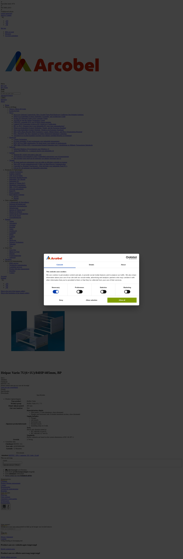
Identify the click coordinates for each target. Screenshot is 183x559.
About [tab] (123, 265)
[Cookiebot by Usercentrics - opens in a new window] (127, 257)
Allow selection (91, 300)
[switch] (80, 291)
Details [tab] (91, 265)
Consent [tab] (60, 265)
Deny (61, 300)
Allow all (122, 300)
